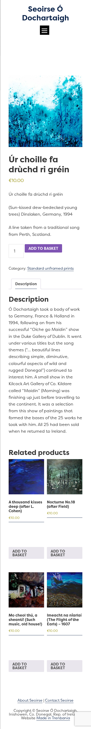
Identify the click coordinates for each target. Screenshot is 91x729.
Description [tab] (26, 283)
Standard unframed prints (50, 268)
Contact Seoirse (59, 700)
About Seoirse (30, 700)
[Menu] (44, 30)
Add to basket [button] (19, 553)
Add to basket (43, 248)
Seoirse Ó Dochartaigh (45, 13)
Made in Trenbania (53, 717)
